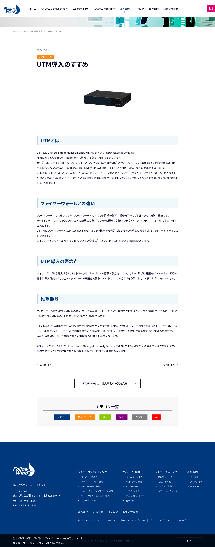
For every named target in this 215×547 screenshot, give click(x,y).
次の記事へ (169, 365)
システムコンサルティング (54, 9)
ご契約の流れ (164, 481)
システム (62, 417)
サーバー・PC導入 (89, 476)
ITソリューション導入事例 (32, 31)
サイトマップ (180, 520)
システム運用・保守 (104, 9)
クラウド (139, 417)
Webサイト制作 (81, 9)
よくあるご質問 (165, 486)
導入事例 (125, 9)
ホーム (33, 9)
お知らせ (98, 512)
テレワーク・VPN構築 (90, 486)
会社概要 (194, 476)
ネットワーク (85, 417)
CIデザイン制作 (133, 491)
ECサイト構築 (132, 486)
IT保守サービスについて (92, 500)
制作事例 (130, 500)
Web (105, 417)
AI (156, 417)
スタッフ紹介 (196, 481)
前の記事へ (46, 365)
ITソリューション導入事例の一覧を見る (105, 383)
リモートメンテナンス (168, 491)
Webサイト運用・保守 (136, 495)
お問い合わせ (170, 9)
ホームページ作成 (134, 476)
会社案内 (154, 9)
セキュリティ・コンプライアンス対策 (97, 491)
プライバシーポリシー (160, 520)
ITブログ (139, 9)
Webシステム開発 (134, 481)
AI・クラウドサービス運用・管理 (95, 495)
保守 (121, 417)
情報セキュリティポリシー (133, 520)
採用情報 (194, 486)
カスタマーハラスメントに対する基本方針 (97, 520)
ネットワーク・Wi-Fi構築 (92, 481)
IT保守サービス (165, 476)
